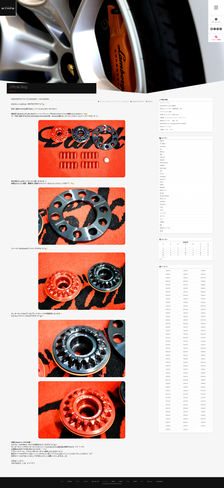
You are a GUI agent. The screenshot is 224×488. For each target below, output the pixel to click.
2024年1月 (185, 305)
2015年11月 (168, 422)
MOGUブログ (163, 198)
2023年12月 (203, 305)
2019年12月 (203, 362)
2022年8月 (168, 327)
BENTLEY (162, 151)
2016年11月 (168, 408)
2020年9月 (203, 351)
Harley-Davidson (164, 162)
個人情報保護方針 (159, 481)
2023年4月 (185, 316)
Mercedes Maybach (164, 196)
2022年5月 (168, 330)
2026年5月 (168, 274)
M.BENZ (162, 184)
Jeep (161, 171)
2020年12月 (203, 348)
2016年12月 (203, 404)
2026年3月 (203, 274)
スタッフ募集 (216, 40)
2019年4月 (185, 372)
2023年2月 (168, 320)
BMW (161, 154)
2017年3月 (203, 401)
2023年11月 (168, 309)
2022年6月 (203, 327)
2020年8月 (168, 355)
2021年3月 (203, 344)
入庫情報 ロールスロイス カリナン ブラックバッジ (173, 117)
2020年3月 (203, 358)
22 (200, 252)
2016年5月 (168, 415)
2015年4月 (185, 429)
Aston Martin (163, 146)
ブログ (161, 219)
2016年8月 (168, 411)
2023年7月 (185, 312)
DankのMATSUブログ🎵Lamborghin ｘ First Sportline (30, 99)
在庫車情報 (69, 481)
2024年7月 (185, 298)
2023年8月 (168, 312)
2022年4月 (185, 330)
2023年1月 (185, 320)
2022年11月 (168, 323)
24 (163, 254)
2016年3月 (203, 415)
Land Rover (162, 179)
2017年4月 (185, 401)
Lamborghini (134, 101)
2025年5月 (168, 288)
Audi (161, 149)
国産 (161, 225)
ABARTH (162, 141)
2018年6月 (203, 383)
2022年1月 (185, 334)
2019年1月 (185, 376)
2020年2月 (168, 362)
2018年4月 (185, 387)
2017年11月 (168, 394)
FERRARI (162, 160)
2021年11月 (168, 337)
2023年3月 (203, 316)
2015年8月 (168, 425)
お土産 (161, 207)
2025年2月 (168, 291)
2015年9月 (203, 422)
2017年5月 (168, 401)
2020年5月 (168, 358)
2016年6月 (203, 411)
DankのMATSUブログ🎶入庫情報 (168, 105)
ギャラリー (78, 481)
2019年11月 (168, 365)
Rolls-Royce (163, 204)
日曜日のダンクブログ (165, 228)
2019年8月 (168, 369)
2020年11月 (168, 351)
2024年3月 (203, 302)
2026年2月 (168, 277)
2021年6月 (203, 341)
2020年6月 (203, 355)
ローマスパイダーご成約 (165, 111)
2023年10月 (185, 309)
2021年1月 (185, 348)
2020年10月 (185, 351)
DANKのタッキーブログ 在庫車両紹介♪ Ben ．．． (172, 108)
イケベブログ (163, 213)
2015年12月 (203, 418)
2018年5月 (168, 387)
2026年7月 (185, 270)
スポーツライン (108, 101)
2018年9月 (203, 379)
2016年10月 (185, 408)
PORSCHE (162, 201)
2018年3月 (203, 387)
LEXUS (161, 182)
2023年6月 (203, 312)
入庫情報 (162, 222)
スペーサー (102, 101)
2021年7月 (185, 341)
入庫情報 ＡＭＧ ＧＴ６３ (166, 129)
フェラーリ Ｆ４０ (164, 102)
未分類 (161, 231)
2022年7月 (185, 327)
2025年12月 (203, 277)
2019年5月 (168, 372)
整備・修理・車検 (95, 481)
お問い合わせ (211, 28)
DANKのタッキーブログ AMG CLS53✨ (169, 114)
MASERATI (162, 187)
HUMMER (162, 165)
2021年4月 (185, 344)
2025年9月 (203, 281)
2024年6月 (203, 298)
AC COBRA (162, 143)
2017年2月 (168, 404)
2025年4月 (185, 288)
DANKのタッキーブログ (165, 126)
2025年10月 (185, 281)
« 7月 (160, 259)
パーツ (114, 101)
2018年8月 (168, 383)
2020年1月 (185, 362)
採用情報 (135, 481)
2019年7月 (185, 369)
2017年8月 (168, 397)
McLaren (162, 193)
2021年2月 (168, 348)
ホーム (62, 481)
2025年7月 (185, 284)
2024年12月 (203, 291)
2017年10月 (185, 394)
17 (163, 252)
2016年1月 (185, 418)
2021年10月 (185, 337)
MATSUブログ (141, 101)
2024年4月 (185, 302)
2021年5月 (168, 344)
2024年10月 (185, 295)
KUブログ (162, 173)
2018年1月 (185, 390)
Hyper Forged (163, 168)
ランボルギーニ (125, 101)
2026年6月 (203, 270)
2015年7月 (185, 425)
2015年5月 (168, 429)
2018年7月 (185, 383)
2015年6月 (203, 425)
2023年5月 (168, 316)
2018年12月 (203, 376)
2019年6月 (203, 369)
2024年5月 (168, 302)
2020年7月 (185, 355)
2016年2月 (168, 418)
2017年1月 (185, 404)
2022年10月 (185, 323)
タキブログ (162, 216)
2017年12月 (203, 390)
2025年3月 (203, 288)
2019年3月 (203, 372)
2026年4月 (185, 274)
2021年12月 (203, 334)
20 (185, 252)
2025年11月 (168, 281)
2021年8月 (168, 341)
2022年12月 (203, 320)
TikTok (220, 28)
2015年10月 (185, 422)
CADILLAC (162, 157)
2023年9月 (203, 309)
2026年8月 (168, 270)
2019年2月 (168, 376)
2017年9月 (203, 394)
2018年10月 (185, 379)
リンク (142, 481)
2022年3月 (203, 330)
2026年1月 (185, 277)
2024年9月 (203, 295)
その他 (161, 210)
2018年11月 (168, 379)
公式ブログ (86, 481)
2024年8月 (168, 298)
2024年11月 (168, 295)
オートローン (105, 481)
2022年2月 (168, 334)
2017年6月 (203, 397)
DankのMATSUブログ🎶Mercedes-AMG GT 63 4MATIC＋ (173, 123)
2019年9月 (203, 365)
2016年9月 (203, 408)
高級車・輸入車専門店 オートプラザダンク (8, 8)
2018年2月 (168, 390)
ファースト (118, 101)
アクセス (128, 481)
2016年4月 (185, 415)
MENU (216, 8)
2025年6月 (203, 284)
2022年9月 (203, 323)
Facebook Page (214, 28)
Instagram (217, 28)
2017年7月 (185, 397)
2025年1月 (185, 291)
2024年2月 (168, 305)
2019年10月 (185, 365)
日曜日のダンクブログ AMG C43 (169, 120)
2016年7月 (185, 411)
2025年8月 (168, 284)
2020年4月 (185, 358)
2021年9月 (203, 337)
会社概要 (120, 481)
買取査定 (113, 481)
